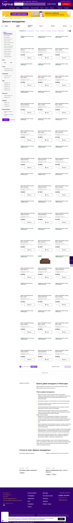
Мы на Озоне (5, 492)
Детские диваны (7, 35)
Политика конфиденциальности (9, 498)
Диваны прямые (7, 44)
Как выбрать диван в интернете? (28, 470)
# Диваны (22, 472)
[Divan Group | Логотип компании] (7, 4)
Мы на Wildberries (6, 494)
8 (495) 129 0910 (51, 4)
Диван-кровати (7, 37)
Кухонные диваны (7, 49)
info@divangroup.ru (63, 500)
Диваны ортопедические (8, 42)
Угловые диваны (7, 54)
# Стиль (54, 474)
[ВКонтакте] (4, 505)
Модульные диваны (7, 51)
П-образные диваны (8, 56)
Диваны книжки (7, 40)
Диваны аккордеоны (8, 33)
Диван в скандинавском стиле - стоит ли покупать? (56, 471)
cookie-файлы (18, 518)
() (8, 68)
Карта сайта (5, 496)
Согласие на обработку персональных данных (12, 500)
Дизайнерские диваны (8, 47)
